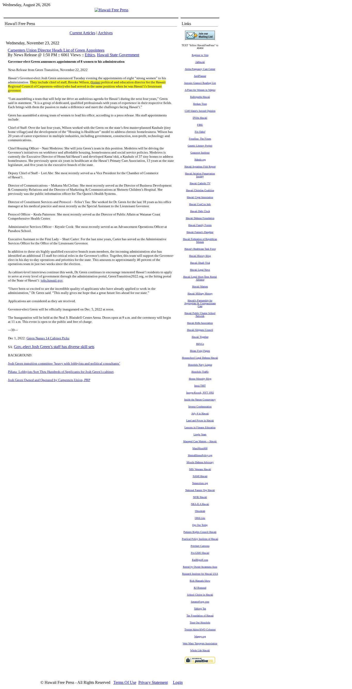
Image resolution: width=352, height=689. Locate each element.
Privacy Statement (153, 682)
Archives (105, 33)
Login (178, 682)
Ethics (90, 55)
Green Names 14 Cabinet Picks (48, 338)
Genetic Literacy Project (200, 145)
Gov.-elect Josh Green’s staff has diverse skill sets (54, 346)
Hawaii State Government (118, 55)
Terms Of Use (124, 682)
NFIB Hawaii (200, 497)
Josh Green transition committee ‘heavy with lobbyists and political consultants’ (64, 363)
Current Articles (82, 33)
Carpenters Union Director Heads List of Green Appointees (56, 50)
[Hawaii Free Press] (111, 10)
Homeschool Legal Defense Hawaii (200, 357)
